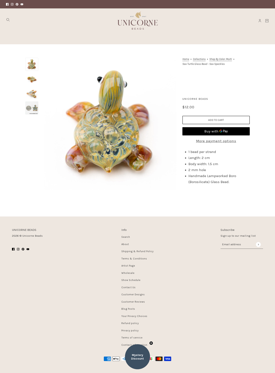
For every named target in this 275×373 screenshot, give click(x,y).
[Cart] (267, 21)
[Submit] (258, 244)
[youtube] (22, 4)
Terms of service (132, 337)
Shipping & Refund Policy (137, 251)
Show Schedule (130, 280)
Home (185, 59)
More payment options (216, 141)
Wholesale (128, 273)
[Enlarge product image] (110, 124)
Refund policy (130, 323)
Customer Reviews (133, 301)
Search (125, 237)
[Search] (8, 20)
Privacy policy (130, 330)
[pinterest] (17, 4)
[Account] (260, 21)
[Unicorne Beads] (137, 20)
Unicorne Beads (195, 98)
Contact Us (128, 287)
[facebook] (7, 4)
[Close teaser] (151, 343)
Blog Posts (128, 308)
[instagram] (12, 4)
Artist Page (128, 265)
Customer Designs (133, 294)
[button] (137, 356)
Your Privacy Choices (134, 316)
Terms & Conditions (134, 258)
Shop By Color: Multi (220, 59)
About (125, 244)
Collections (199, 59)
